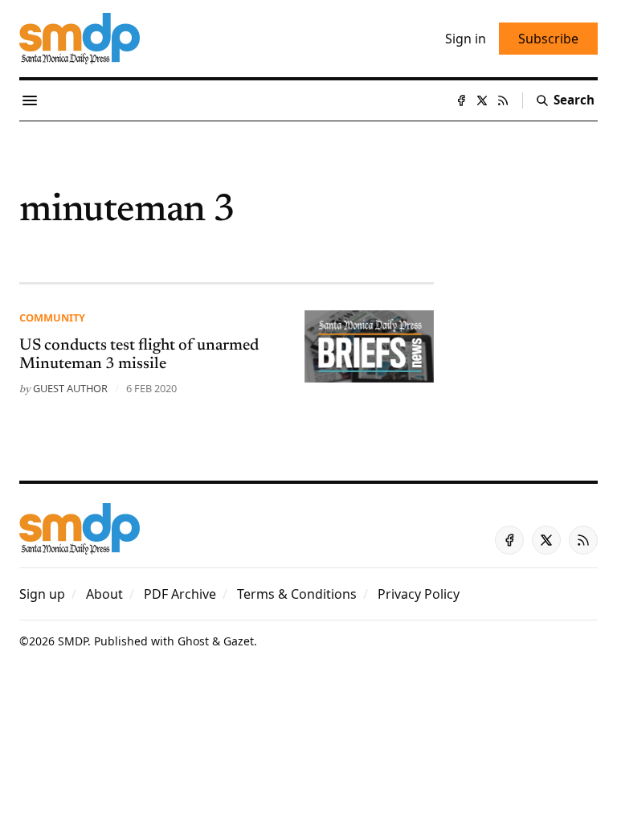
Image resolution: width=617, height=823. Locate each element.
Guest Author (70, 388)
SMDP (73, 641)
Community (52, 317)
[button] (42, 594)
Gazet (238, 641)
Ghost (193, 641)
